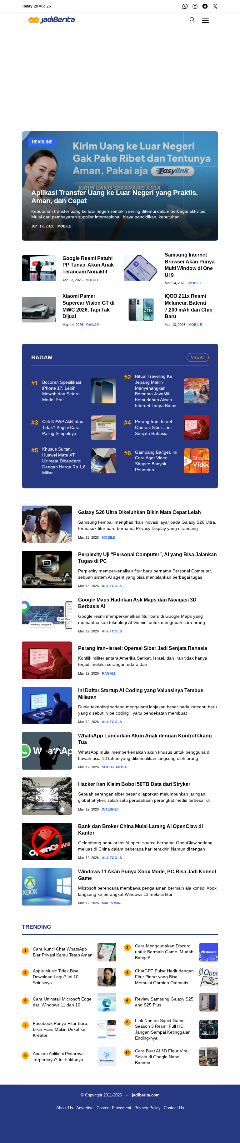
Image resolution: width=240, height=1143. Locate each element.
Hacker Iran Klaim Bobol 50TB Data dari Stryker (134, 784)
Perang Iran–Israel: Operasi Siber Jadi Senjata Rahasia (154, 427)
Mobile (64, 226)
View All (197, 357)
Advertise (84, 1108)
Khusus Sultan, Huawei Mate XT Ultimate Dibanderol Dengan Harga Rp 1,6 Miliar (64, 461)
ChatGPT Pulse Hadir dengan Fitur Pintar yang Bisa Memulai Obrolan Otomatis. (164, 976)
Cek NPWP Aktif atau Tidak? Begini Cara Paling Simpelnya (62, 427)
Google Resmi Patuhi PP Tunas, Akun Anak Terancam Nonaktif (88, 265)
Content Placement (114, 1108)
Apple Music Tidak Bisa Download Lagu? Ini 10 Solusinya (55, 976)
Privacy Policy (147, 1108)
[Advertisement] (120, 70)
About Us (64, 1108)
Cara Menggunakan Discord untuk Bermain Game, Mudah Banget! (164, 951)
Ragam (92, 325)
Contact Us (174, 1108)
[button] (192, 20)
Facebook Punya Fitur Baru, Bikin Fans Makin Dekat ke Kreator (60, 1029)
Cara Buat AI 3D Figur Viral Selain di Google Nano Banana (161, 1056)
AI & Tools (112, 586)
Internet (110, 809)
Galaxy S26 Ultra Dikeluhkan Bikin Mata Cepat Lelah (139, 512)
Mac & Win (111, 903)
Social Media (114, 767)
